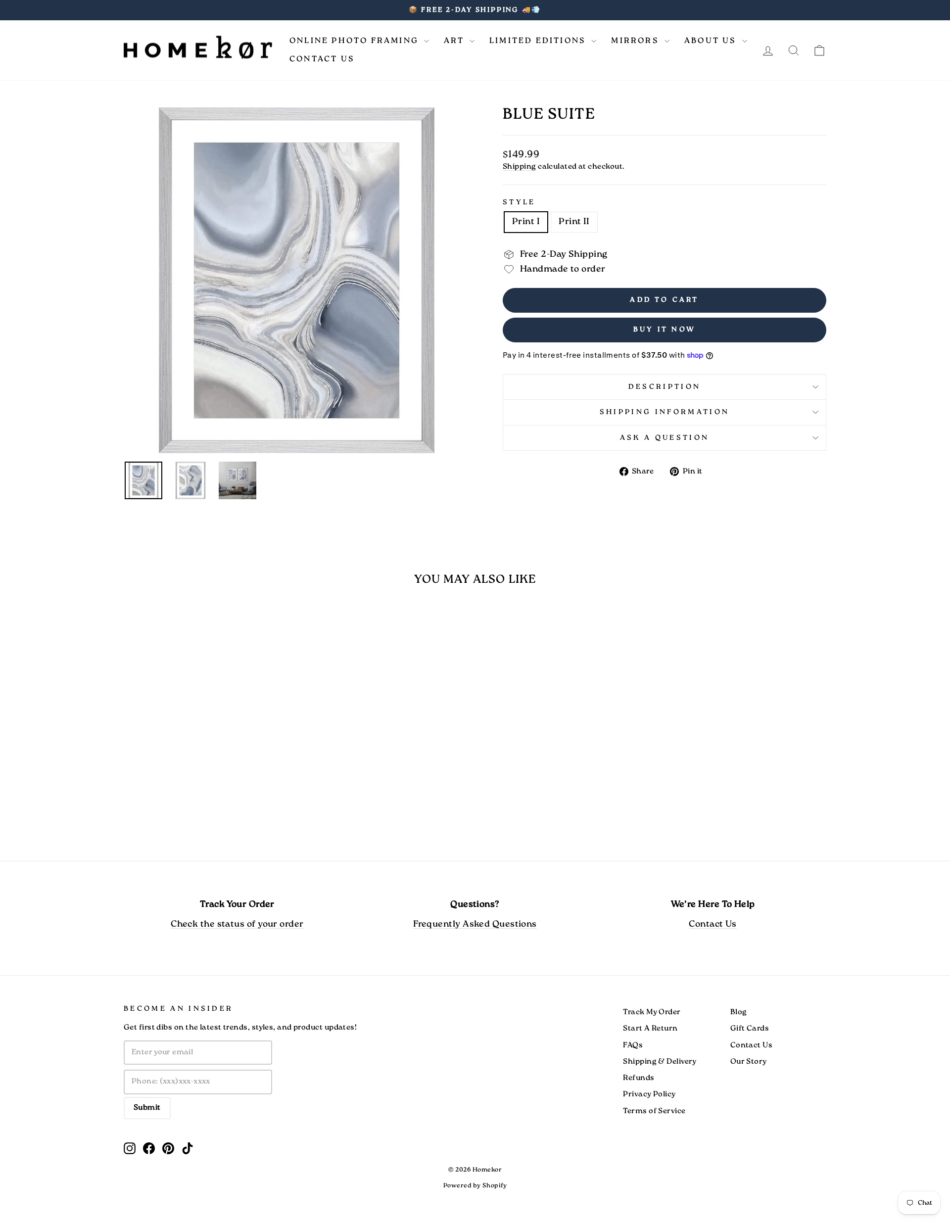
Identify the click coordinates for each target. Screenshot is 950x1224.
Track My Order (651, 1012)
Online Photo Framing (355, 41)
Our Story (748, 1062)
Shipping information (664, 412)
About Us (712, 41)
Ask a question (664, 437)
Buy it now (664, 329)
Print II (574, 222)
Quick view (207, 766)
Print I (526, 222)
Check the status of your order (237, 924)
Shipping (519, 167)
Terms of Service (654, 1111)
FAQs (633, 1045)
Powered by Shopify (475, 1185)
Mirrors (636, 41)
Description (664, 386)
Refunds (638, 1078)
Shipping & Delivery (660, 1062)
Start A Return (650, 1029)
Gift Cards (749, 1029)
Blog (738, 1012)
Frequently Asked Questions (475, 924)
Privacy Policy (649, 1094)
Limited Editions (539, 41)
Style (519, 202)
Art (455, 41)
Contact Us (322, 59)
